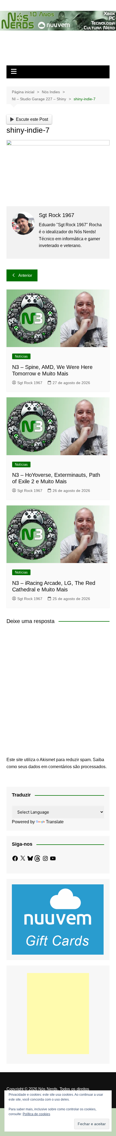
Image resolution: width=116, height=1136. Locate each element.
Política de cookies (36, 1114)
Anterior (25, 275)
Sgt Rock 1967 (29, 383)
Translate (55, 821)
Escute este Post (32, 119)
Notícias (21, 356)
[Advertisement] (58, 1013)
